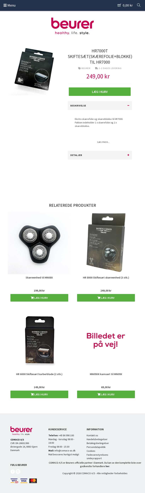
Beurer (86, 68)
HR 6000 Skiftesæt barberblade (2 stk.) (39, 374)
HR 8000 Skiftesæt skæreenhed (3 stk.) (106, 277)
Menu (11, 5)
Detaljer (76, 155)
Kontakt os (92, 435)
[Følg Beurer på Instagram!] (18, 473)
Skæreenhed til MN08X (39, 277)
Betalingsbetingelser (98, 443)
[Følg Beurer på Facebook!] (12, 473)
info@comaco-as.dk (65, 450)
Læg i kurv (41, 297)
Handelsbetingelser (97, 439)
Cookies (91, 450)
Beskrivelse (78, 105)
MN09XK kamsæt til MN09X (106, 374)
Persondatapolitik (96, 447)
